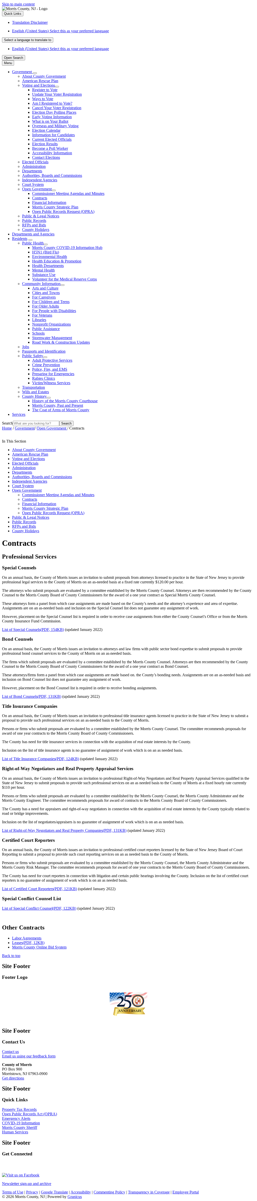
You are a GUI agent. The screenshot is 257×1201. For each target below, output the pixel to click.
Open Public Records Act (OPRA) (29, 1114)
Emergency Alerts (16, 1118)
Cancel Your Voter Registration (56, 108)
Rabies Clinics (43, 378)
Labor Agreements (26, 938)
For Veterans (42, 315)
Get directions (13, 1078)
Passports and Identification (44, 351)
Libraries (39, 320)
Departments (32, 171)
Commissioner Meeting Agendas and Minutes (68, 193)
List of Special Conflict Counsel (39, 908)
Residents (19, 238)
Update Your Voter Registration (57, 94)
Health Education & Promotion (56, 261)
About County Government (44, 76)
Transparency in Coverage (149, 1192)
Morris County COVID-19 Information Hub (67, 247)
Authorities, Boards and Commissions (52, 175)
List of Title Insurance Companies (40, 759)
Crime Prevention (46, 365)
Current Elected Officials (52, 139)
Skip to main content (18, 4)
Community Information (41, 284)
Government (25, 428)
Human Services (15, 1132)
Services (18, 414)
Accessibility (81, 1192)
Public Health (33, 243)
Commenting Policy (109, 1192)
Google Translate (54, 1192)
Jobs (25, 347)
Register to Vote (44, 90)
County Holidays (35, 229)
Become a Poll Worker (50, 148)
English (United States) (60, 31)
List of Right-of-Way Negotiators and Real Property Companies (64, 830)
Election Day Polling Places (54, 112)
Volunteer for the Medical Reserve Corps (64, 279)
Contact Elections (46, 157)
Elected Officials (35, 162)
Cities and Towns (46, 293)
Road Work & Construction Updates (61, 342)
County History (34, 396)
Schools (38, 333)
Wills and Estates (35, 392)
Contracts (39, 198)
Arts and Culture (45, 288)
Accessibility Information (52, 153)
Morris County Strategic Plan (55, 207)
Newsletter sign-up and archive (26, 1183)
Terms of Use (12, 1192)
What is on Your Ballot (50, 121)
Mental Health (43, 270)
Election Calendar (46, 130)
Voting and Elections (38, 85)
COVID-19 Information (21, 1123)
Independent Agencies (39, 180)
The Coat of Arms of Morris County (60, 410)
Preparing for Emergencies (53, 374)
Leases (28, 943)
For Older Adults (45, 306)
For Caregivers (44, 297)
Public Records (34, 220)
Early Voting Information (52, 117)
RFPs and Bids (34, 225)
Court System (33, 184)
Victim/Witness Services (51, 383)
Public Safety (32, 356)
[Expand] (35, 73)
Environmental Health (49, 256)
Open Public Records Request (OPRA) (63, 211)
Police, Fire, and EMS (49, 369)
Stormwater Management (52, 338)
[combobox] (27, 40)
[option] (133, 31)
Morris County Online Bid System (39, 947)
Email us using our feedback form (28, 1056)
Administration (34, 166)
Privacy (32, 1192)
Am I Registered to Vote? (52, 103)
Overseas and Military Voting (55, 126)
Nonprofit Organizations (51, 324)
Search (7, 423)
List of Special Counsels (33, 629)
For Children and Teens (51, 302)
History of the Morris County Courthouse (65, 401)
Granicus (75, 1196)
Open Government (37, 189)
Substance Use (43, 275)
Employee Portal (185, 1192)
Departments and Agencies (33, 234)
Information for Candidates (53, 135)
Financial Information (49, 202)
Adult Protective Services (52, 360)
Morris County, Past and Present (57, 405)
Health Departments (48, 265)
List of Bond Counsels (31, 696)
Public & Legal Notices (40, 216)
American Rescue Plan (40, 81)
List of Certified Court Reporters (39, 889)
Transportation (33, 387)
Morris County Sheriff (19, 1127)
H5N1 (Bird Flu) (45, 252)
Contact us (10, 1051)
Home (7, 428)
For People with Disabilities (54, 311)
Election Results (45, 144)
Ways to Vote (42, 99)
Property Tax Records (19, 1109)
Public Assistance (46, 329)
